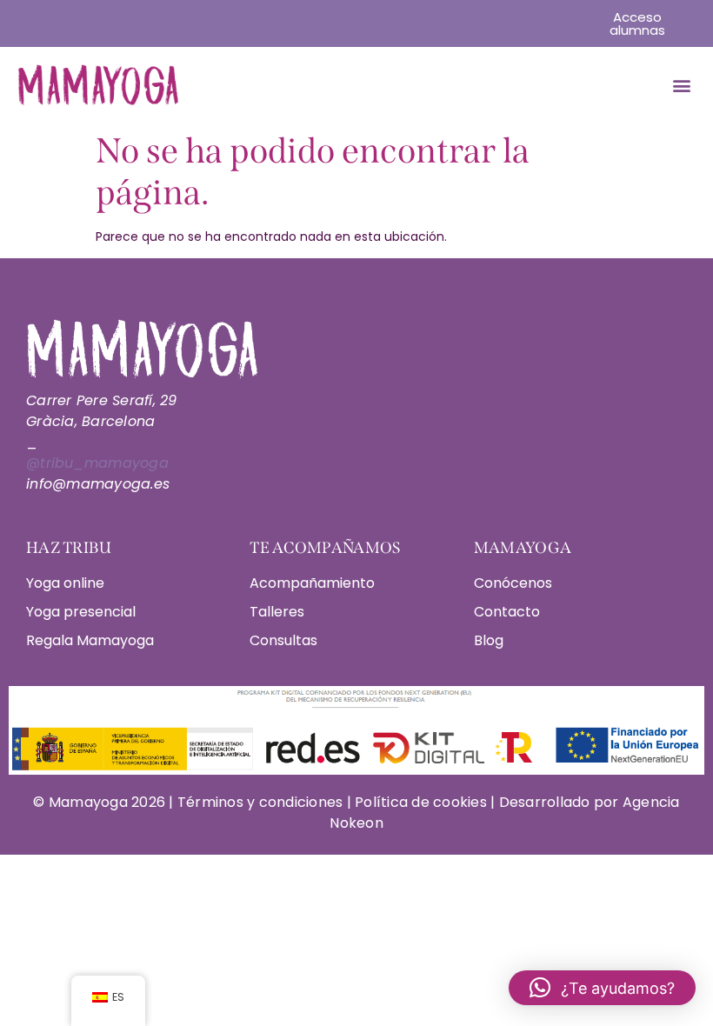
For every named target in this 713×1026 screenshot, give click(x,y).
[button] (681, 85)
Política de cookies (421, 802)
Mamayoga (86, 802)
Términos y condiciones (262, 802)
